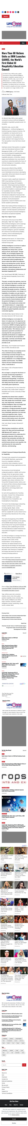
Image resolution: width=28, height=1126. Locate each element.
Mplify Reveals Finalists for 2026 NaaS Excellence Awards (10, 638)
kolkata (19, 599)
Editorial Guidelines (7, 1081)
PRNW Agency (9, 91)
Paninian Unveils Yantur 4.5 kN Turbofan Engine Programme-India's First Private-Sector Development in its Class (14, 627)
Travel (6, 652)
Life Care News (14, 1101)
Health (3, 670)
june (12, 1052)
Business (11, 1038)
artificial (7, 594)
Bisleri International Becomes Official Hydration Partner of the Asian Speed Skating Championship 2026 (9, 647)
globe (22, 1050)
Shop (3, 1089)
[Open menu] (3, 43)
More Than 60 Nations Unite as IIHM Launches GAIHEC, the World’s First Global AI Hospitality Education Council (14, 588)
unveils (21, 603)
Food (4, 1040)
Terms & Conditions (7, 1093)
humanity (18, 598)
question (18, 601)
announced (5, 1050)
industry (7, 599)
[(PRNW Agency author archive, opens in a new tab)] (3, 92)
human (13, 598)
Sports (3, 643)
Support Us (5, 1091)
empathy (4, 596)
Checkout (4, 1077)
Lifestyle (3, 652)
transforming (16, 603)
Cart (3, 1075)
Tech (13, 1043)
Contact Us (5, 1079)
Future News (9, 1040)
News (4, 1043)
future (15, 596)
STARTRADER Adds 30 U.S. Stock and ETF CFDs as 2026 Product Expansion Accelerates (10, 665)
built (13, 594)
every (12, 596)
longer (3, 601)
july (16, 599)
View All (24, 632)
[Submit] (24, 1065)
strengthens (5, 603)
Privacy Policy (5, 1087)
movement (13, 601)
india (3, 599)
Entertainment (19, 1038)
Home (3, 1083)
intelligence (12, 599)
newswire (17, 1052)
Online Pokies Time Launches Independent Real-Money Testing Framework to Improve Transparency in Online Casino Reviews (14, 617)
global (18, 596)
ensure (8, 596)
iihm (22, 598)
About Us (4, 1073)
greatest (4, 598)
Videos (23, 1043)
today (23, 1052)
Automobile (4, 661)
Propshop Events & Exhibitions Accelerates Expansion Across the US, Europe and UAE (9, 656)
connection (17, 594)
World (12, 605)
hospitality (8, 598)
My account (5, 1085)
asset (10, 594)
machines (7, 601)
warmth (4, 605)
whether (8, 605)
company (11, 1050)
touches (10, 603)
